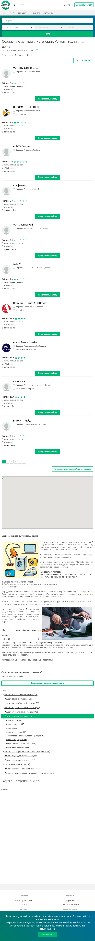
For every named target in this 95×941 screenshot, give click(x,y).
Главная (5, 13)
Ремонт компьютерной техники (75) (20, 694)
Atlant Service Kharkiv (25, 342)
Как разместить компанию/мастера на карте (72, 469)
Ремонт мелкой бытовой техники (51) (21, 703)
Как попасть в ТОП (83, 60)
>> (24, 462)
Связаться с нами (70, 904)
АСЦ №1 (18, 263)
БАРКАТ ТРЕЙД (22, 420)
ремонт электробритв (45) (16, 740)
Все (4, 690)
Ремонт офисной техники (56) (18, 699)
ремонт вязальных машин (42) (18, 747)
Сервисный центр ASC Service (30, 303)
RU (14, 5)
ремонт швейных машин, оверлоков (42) (22, 744)
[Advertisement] (47, 809)
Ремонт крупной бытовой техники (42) (22, 707)
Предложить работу (47, 99)
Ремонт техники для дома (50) (18, 716)
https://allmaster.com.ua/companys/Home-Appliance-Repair (38, 642)
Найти (47, 34)
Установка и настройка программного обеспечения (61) (30, 773)
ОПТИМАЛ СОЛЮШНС (26, 107)
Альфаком (19, 185)
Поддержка (70, 900)
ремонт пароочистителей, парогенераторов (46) (25, 736)
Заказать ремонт (84, 5)
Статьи (23, 904)
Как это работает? (23, 900)
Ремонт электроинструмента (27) (19, 760)
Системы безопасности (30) (17, 764)
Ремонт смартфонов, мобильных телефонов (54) (27, 751)
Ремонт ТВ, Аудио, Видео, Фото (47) (20, 756)
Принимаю (47, 934)
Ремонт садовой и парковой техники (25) (23, 769)
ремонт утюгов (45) (13, 720)
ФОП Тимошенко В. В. (25, 67)
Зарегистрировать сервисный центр (47, 683)
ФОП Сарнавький (23, 224)
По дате (30, 55)
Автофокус (19, 381)
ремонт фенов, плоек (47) (16, 732)
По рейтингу (19, 55)
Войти (67, 5)
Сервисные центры (20, 13)
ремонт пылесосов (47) (15, 724)
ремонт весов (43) (13, 728)
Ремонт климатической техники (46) (21, 712)
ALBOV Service (21, 146)
